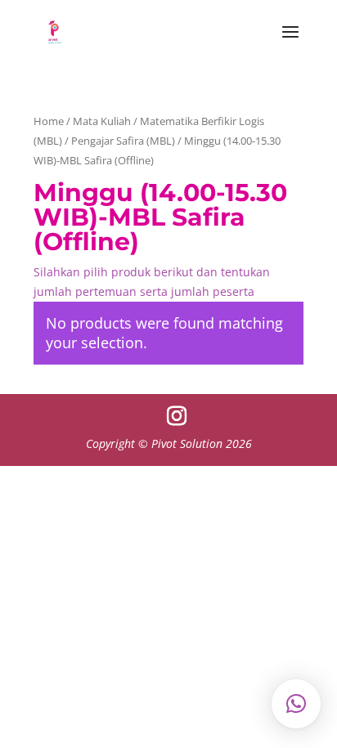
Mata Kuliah (102, 121)
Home (49, 121)
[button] (296, 703)
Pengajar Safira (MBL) (123, 140)
